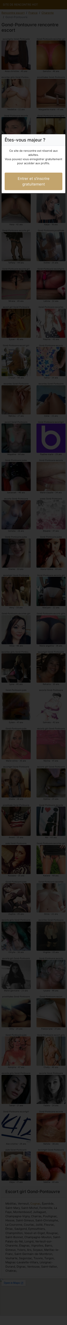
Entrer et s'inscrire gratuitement (34, 181)
